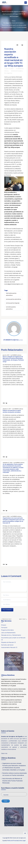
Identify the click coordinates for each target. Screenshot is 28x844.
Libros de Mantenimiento (8, 632)
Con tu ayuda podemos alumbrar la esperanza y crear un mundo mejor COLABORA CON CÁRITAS (11, 702)
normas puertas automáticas (13, 299)
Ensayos (3, 625)
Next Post (22, 619)
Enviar (5, 801)
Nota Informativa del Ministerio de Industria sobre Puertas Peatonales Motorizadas (12, 781)
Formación (4, 627)
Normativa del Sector (7, 645)
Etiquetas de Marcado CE (8, 642)
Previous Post (7, 619)
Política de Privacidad (13, 840)
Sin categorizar (7, 23)
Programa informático (7, 630)
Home (13, 21)
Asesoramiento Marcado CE (9, 647)
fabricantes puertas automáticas (11, 294)
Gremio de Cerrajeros (17, 23)
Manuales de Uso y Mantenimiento (11, 635)
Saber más (4, 753)
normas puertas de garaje (12, 303)
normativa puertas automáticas (11, 308)
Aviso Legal (22, 840)
